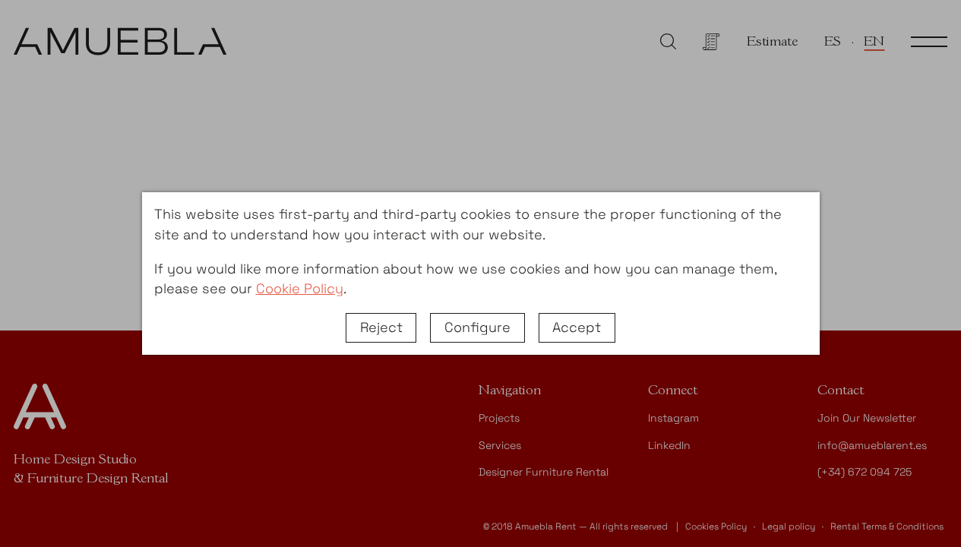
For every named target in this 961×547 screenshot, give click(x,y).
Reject (381, 327)
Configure (477, 327)
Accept (576, 327)
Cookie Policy (299, 288)
